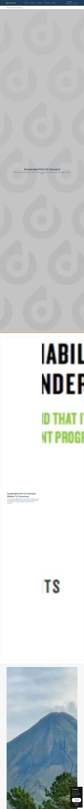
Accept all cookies (76, 800)
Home (8, 7)
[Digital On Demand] (11, 3)
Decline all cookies (76, 804)
